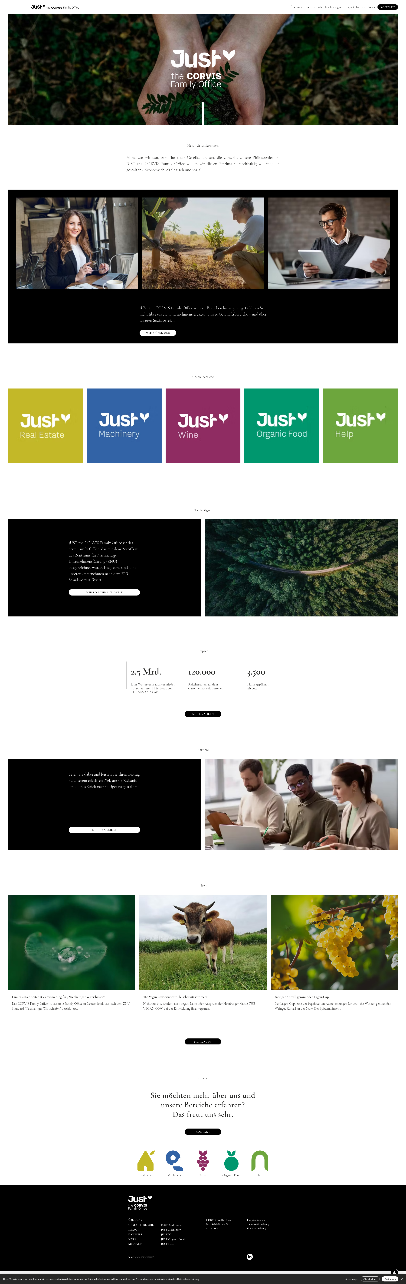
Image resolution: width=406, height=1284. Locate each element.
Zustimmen (390, 1279)
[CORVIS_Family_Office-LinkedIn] (250, 1257)
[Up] (394, 1272)
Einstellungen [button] (351, 1279)
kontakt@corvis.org (259, 1224)
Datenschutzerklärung (188, 1279)
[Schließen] (402, 1278)
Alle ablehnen (370, 1279)
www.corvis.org (258, 1228)
